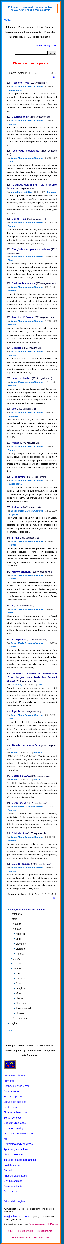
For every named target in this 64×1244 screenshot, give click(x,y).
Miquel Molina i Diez (21, 192)
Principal (10, 27)
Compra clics (11, 1191)
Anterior (22, 73)
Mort (10, 260)
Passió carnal (15, 90)
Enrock (14, 752)
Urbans (20, 1013)
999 (14, 408)
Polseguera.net (44, 1231)
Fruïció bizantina (21, 571)
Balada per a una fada (26, 745)
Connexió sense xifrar (16, 1086)
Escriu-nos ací (12, 1091)
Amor (19, 973)
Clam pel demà (20, 116)
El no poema (19, 639)
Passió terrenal (20, 82)
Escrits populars (14, 32)
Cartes (16, 958)
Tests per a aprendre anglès (20, 1159)
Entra (39, 45)
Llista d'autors (45, 27)
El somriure (18, 476)
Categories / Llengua (39, 37)
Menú (8, 20)
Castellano (16, 914)
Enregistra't (50, 45)
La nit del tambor (21, 378)
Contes (17, 963)
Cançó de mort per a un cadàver (31, 249)
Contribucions (12, 1107)
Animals (20, 978)
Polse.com (18, 1237)
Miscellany (16, 684)
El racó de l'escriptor (15, 1112)
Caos (10, 161)
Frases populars (13, 1096)
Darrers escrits (33, 32)
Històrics (20, 934)
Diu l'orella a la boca (23, 283)
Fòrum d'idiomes (13, 1154)
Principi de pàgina (14, 1075)
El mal (15, 537)
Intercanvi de (19, 1133)
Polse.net (44, 1237)
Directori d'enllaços (15, 1122)
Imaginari (13, 416)
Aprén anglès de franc (16, 1149)
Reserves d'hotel (13, 1186)
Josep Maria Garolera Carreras (27, 86)
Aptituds (17, 507)
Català (13, 919)
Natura (11, 226)
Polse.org (31, 1237)
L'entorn (17, 348)
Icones (16, 442)
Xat (5, 1138)
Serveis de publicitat (15, 1101)
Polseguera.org (25, 1231)
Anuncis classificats (15, 1175)
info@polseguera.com (16, 1216)
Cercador (9, 1170)
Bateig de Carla (21, 776)
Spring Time (19, 219)
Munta (10, 1030)
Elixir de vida (19, 833)
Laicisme (21, 943)
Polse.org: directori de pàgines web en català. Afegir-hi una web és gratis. (30, 8)
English (14, 1023)
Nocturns (21, 1003)
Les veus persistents (26, 150)
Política (20, 953)
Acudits (17, 924)
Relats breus (20, 1018)
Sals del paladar (21, 864)
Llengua (51, 192)
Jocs (39, 684)
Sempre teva (19, 803)
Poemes (12, 124)
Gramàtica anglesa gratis (18, 1144)
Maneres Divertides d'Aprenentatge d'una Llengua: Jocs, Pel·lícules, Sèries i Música (32, 677)
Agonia (16, 711)
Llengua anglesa (13, 1180)
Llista (13, 1128)
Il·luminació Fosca (22, 317)
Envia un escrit (26, 27)
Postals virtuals (13, 1165)
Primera (11, 73)
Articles (17, 929)
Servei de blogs (13, 1117)
